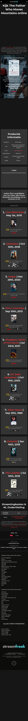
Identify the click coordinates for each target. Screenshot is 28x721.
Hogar (12, 276)
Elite (2, 603)
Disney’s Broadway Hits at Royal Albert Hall (14, 548)
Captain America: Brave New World (9, 562)
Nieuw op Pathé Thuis (6, 634)
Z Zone (3, 573)
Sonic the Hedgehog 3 (6, 557)
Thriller (12, 47)
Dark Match (4, 583)
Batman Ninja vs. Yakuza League (8, 566)
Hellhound (3, 579)
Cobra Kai (3, 612)
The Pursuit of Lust (5, 580)
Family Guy (3, 592)
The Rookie (3, 613)
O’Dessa (3, 570)
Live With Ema (15, 212)
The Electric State (5, 567)
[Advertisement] (14, 31)
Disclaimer (21, 654)
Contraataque (4, 578)
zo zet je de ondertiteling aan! (19, 523)
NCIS (2, 602)
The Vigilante (4, 572)
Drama (7, 47)
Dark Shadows (4, 619)
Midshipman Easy (14, 543)
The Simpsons (4, 594)
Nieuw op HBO (4, 633)
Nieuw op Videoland (5, 630)
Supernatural (4, 596)
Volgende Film (14, 545)
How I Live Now (14, 308)
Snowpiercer (4, 609)
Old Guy (3, 575)
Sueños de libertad (5, 616)
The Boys (3, 599)
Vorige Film (14, 541)
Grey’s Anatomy (4, 593)
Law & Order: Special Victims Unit (8, 597)
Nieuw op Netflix (5, 629)
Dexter (2, 617)
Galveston (12, 243)
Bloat (2, 585)
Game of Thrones (5, 600)
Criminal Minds (4, 607)
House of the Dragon (6, 615)
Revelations (3, 582)
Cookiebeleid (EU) (10, 654)
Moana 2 (3, 559)
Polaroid (12, 441)
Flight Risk (3, 565)
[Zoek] (26, 1)
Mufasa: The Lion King (6, 560)
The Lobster (12, 472)
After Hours (15, 409)
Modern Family (4, 606)
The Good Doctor (5, 604)
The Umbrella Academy (6, 610)
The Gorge (3, 563)
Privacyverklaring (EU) (15, 653)
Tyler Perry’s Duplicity (6, 576)
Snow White (4, 569)
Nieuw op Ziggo (4, 632)
